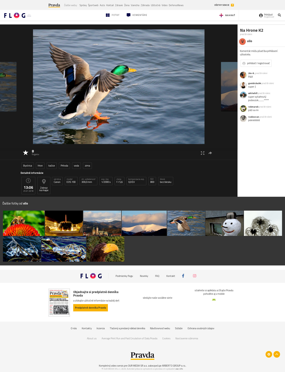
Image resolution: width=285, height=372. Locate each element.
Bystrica (27, 165)
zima (87, 165)
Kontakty (87, 328)
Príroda (64, 165)
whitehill (252, 93)
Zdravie (119, 5)
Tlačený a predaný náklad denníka (127, 328)
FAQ (157, 276)
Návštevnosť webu (160, 328)
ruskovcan (253, 116)
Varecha (135, 5)
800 (152, 181)
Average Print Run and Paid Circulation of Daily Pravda (129, 338)
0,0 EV (136, 181)
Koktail (110, 5)
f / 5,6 (119, 181)
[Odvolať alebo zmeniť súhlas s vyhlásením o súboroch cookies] (269, 354)
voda (76, 165)
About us (92, 338)
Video (165, 5)
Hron (40, 165)
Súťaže (179, 328)
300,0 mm (88, 181)
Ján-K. (251, 73)
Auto (102, 5)
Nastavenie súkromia (186, 338)
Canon (57, 181)
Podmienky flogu (124, 276)
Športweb (93, 5)
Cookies (166, 338)
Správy (83, 5)
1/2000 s (106, 181)
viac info (179, 368)
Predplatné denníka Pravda (90, 308)
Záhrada (145, 5)
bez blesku (165, 181)
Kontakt (170, 276)
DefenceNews (176, 5)
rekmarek (253, 106)
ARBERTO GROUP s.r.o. (174, 366)
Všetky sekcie (222, 5)
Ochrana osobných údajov (201, 328)
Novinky (144, 276)
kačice (51, 165)
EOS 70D (71, 181)
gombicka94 (254, 83)
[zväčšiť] (202, 153)
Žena (126, 5)
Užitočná (155, 5)
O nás (74, 328)
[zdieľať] (210, 153)
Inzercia (101, 328)
